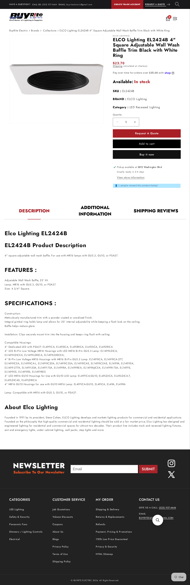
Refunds (100, 524)
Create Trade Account (127, 4)
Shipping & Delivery (107, 509)
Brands (35, 30)
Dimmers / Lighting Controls (25, 531)
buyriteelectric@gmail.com (79, 4)
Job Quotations (61, 509)
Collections (50, 30)
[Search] (177, 4)
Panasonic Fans (18, 524)
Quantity (117, 114)
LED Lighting (16, 509)
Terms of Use (60, 554)
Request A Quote (155, 4)
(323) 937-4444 (49, 4)
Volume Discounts (63, 517)
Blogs (56, 539)
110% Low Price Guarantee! (112, 539)
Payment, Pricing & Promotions (114, 531)
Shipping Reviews (156, 211)
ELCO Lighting (137, 99)
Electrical (14, 539)
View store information (130, 177)
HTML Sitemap (104, 554)
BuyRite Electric (18, 30)
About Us (58, 531)
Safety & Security (19, 517)
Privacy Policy (60, 546)
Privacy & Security (106, 546)
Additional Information (95, 210)
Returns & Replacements (110, 517)
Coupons (58, 524)
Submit (148, 469)
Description (34, 211)
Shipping (117, 66)
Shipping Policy (62, 561)
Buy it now (147, 154)
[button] (157, 520)
